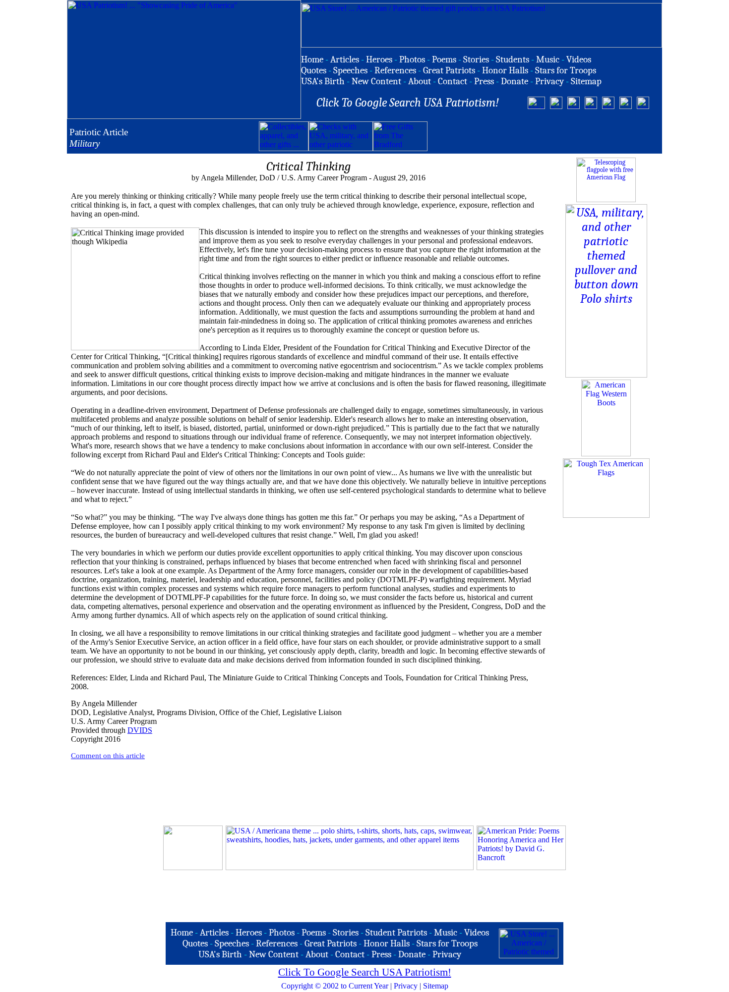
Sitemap (435, 986)
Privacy (406, 986)
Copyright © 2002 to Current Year (334, 986)
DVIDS (139, 730)
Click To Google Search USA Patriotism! (364, 972)
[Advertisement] (543, 136)
